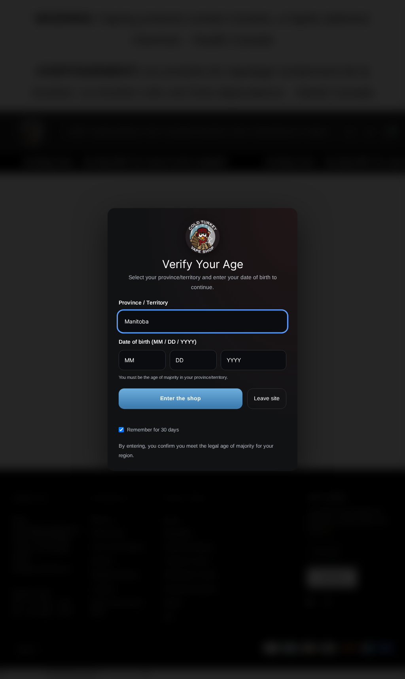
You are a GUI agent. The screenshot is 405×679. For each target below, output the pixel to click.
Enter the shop (180, 398)
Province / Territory (143, 303)
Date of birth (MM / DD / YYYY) (158, 342)
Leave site (267, 398)
